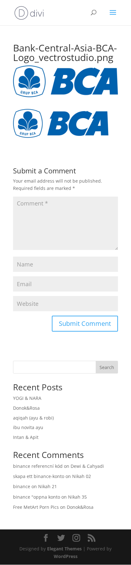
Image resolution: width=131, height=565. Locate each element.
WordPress (66, 556)
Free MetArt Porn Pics (36, 507)
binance (21, 486)
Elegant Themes (64, 549)
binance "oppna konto (36, 497)
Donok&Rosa (26, 408)
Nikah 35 (77, 497)
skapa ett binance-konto (38, 476)
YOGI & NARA (27, 398)
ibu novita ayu (28, 427)
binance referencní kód (38, 466)
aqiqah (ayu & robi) (33, 418)
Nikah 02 (81, 476)
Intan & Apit (25, 437)
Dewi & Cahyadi (87, 466)
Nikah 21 (47, 486)
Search (107, 367)
